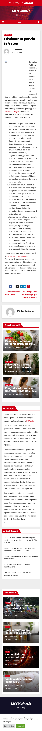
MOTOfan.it (21, 11)
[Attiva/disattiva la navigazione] (19, 21)
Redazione (18, 50)
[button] (35, 22)
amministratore (24, 347)
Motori (8, 602)
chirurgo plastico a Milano (16, 256)
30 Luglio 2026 (13, 661)
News (7, 627)
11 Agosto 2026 (13, 612)
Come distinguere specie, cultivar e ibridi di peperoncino (20, 657)
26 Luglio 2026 (13, 685)
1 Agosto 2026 (13, 636)
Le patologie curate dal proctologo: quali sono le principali (29, 294)
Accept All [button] (21, 726)
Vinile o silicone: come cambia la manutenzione (19, 681)
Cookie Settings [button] (9, 726)
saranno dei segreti (12, 112)
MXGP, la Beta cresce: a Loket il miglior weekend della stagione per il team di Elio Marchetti (20, 540)
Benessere (7, 34)
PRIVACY (30, 421)
